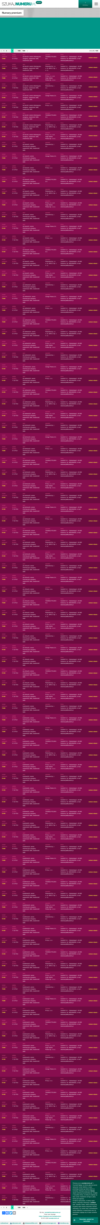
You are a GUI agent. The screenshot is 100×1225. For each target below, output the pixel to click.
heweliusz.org (46, 1223)
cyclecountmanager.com (31, 1223)
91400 (3, 88)
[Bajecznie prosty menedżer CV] (67, 1223)
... (9, 50)
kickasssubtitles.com (13, 1223)
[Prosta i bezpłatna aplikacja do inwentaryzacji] (23, 1223)
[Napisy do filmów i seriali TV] (6, 1223)
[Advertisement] (50, 33)
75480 (3, 58)
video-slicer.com (59, 1223)
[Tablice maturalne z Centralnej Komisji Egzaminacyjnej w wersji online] (41, 1223)
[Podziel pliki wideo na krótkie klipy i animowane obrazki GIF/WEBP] (53, 1223)
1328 (19, 50)
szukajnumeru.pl (19, 4)
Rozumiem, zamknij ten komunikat (86, 1220)
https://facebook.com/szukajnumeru (50, 1216)
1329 (23, 50)
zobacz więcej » (93, 57)
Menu (96, 4)
